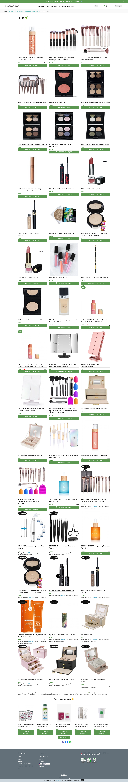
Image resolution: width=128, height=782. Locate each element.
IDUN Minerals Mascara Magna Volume (62, 189)
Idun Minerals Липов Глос (58, 277)
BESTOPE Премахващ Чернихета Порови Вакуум (32, 547)
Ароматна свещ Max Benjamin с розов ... (63, 725)
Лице (34, 11)
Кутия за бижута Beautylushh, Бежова (94, 408)
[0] (104, 5)
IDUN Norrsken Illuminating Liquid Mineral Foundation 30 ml (63, 321)
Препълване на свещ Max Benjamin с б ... (101, 725)
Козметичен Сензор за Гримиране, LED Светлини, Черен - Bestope (62, 365)
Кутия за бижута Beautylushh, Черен (61, 679)
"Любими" (94, 506)
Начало (11, 11)
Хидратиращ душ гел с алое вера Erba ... (44, 725)
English (120, 5)
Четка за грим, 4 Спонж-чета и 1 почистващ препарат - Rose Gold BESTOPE (29, 501)
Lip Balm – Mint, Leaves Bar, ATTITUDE (62, 635)
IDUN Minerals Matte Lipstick (90, 189)
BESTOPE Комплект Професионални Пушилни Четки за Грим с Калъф (93, 500)
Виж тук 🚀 (78, 1)
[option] (26, 718)
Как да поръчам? (43, 756)
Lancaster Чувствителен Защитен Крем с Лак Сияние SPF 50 (32, 636)
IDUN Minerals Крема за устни (28, 277)
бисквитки (58, 780)
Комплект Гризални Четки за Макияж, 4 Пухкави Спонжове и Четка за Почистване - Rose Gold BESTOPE (63, 411)
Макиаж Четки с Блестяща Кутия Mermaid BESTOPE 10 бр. (63, 456)
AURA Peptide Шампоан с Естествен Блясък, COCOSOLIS (30, 59)
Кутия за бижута (86, 635)
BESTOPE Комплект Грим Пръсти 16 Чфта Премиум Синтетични (62, 59)
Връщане (41, 766)
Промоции (41, 759)
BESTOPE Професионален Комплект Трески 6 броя (62, 547)
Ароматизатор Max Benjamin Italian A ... (81, 725)
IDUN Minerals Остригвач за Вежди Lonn (95, 277)
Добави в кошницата (33, 65)
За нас (19, 756)
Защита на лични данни (24, 763)
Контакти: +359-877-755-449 (25, 766)
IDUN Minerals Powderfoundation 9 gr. (62, 233)
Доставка (41, 761)
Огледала (28, 11)
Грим (47, 11)
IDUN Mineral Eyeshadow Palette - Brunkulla (95, 102)
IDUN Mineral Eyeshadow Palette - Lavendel (32, 144)
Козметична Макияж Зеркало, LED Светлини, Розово (93, 365)
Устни (43, 11)
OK (82, 780)
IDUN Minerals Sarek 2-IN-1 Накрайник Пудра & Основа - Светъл (94, 234)
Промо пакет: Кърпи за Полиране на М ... (25, 725)
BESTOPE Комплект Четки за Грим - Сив (32, 102)
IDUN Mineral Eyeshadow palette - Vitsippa (95, 144)
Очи (38, 11)
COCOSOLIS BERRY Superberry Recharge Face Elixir (95, 547)
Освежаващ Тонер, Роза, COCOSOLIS (94, 455)
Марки (19, 759)
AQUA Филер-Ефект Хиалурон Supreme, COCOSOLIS (63, 500)
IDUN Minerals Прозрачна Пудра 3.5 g (30, 320)
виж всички (64, 737)
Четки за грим (19, 11)
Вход (96, 5)
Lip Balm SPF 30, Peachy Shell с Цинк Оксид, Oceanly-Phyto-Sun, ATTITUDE (31, 365)
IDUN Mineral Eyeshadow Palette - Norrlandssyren (60, 145)
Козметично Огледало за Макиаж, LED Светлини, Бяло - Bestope (31, 410)
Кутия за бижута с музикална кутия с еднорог (93, 680)
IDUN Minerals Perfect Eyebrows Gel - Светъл (30, 234)
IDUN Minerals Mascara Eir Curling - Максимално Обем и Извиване (30, 190)
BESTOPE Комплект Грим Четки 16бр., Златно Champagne (94, 59)
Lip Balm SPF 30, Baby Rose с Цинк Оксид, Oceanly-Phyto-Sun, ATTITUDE (95, 321)
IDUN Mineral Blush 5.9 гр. (58, 102)
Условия (20, 761)
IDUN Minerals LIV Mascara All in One (61, 590)
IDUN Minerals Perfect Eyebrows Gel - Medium (93, 591)
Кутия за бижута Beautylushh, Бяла (30, 455)
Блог (19, 768)
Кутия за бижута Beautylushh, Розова (30, 679)
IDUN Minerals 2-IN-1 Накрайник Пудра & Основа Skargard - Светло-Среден (32, 591)
